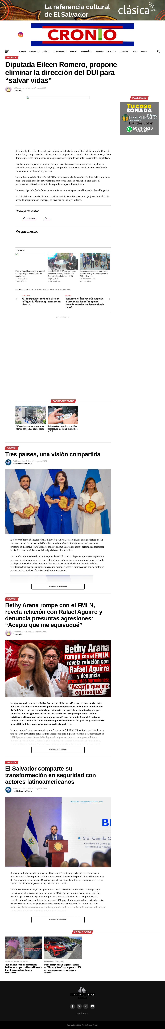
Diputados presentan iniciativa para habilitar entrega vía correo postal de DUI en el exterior (94, 273)
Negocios (73, 51)
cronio (19, 90)
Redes (143, 51)
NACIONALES (43, 289)
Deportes (99, 51)
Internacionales (59, 51)
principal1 (66, 289)
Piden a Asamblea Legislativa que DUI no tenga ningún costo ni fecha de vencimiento (30, 273)
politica (55, 289)
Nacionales (33, 51)
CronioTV (110, 51)
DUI (34, 289)
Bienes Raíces (86, 51)
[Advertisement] (63, 357)
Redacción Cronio (24, 463)
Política (46, 51)
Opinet (134, 51)
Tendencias (123, 51)
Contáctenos (82, 1013)
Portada (22, 51)
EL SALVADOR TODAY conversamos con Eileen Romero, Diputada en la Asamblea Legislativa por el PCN (62, 273)
